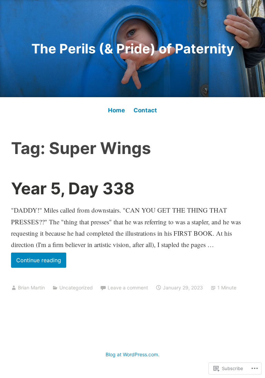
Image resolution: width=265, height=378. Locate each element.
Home (116, 110)
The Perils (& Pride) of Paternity (132, 49)
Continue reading (36, 262)
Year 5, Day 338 (73, 188)
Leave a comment (128, 287)
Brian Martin (31, 287)
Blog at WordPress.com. (132, 354)
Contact (145, 110)
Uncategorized (76, 287)
